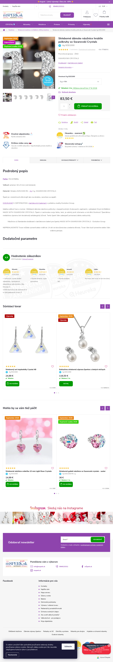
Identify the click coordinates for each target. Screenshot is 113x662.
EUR (103, 6)
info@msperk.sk (39, 567)
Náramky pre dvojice (78, 631)
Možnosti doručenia (69, 92)
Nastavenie (12, 655)
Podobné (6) (95, 160)
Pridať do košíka (89, 106)
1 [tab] (54, 392)
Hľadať (67, 15)
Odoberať (97, 539)
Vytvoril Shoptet (105, 657)
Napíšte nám (16, 6)
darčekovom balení (75, 63)
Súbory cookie (46, 596)
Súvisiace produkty (68, 160)
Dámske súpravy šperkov (32, 631)
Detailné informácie (65, 67)
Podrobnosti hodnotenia (87, 50)
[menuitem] (12, 24)
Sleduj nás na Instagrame (65, 508)
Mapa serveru (45, 592)
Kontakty (5, 6)
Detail (66, 384)
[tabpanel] (29, 351)
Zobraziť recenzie (27, 259)
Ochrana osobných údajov (50, 612)
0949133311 (63, 567)
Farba (5, 179)
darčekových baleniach (38, 203)
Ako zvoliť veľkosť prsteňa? (50, 615)
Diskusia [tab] (43, 160)
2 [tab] (56, 392)
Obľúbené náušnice (15, 631)
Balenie (43, 599)
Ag (31, 191)
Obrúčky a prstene (62, 631)
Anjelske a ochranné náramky (97, 631)
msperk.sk (37, 570)
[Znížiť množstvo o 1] (69, 107)
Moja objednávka (46, 621)
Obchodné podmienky (48, 602)
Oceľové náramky (58, 635)
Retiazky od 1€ (48, 631)
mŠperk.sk (88, 567)
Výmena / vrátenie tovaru (49, 605)
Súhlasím (68, 646)
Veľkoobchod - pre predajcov (51, 618)
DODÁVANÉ (8, 203)
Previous (102, 306)
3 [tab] (58, 392)
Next (107, 306)
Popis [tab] (16, 160)
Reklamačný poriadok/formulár (51, 608)
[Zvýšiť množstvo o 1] (69, 104)
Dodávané (62, 63)
